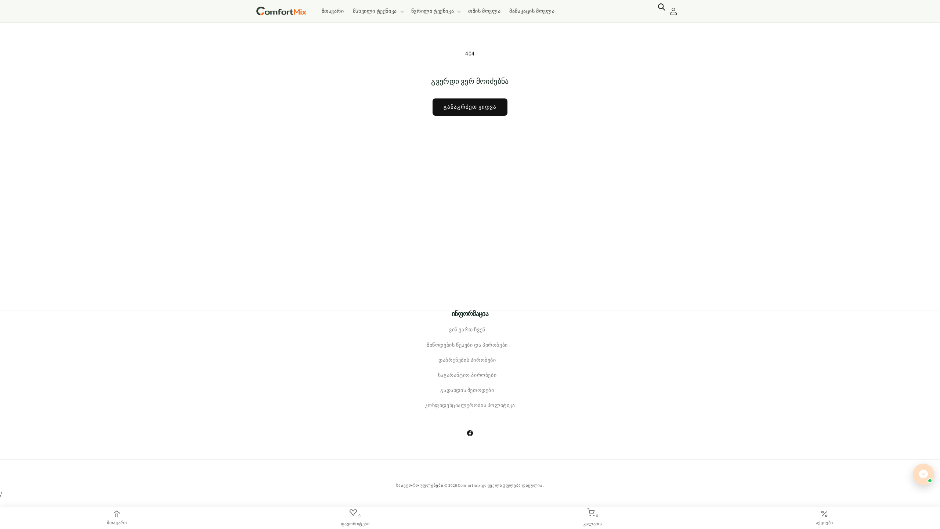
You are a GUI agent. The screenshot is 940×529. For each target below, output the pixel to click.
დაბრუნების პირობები (467, 360)
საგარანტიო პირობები (467, 375)
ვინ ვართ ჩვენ (467, 330)
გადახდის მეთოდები (467, 390)
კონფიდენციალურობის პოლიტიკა (470, 405)
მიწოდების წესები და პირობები (467, 345)
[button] (377, 11)
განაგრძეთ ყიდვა (470, 106)
